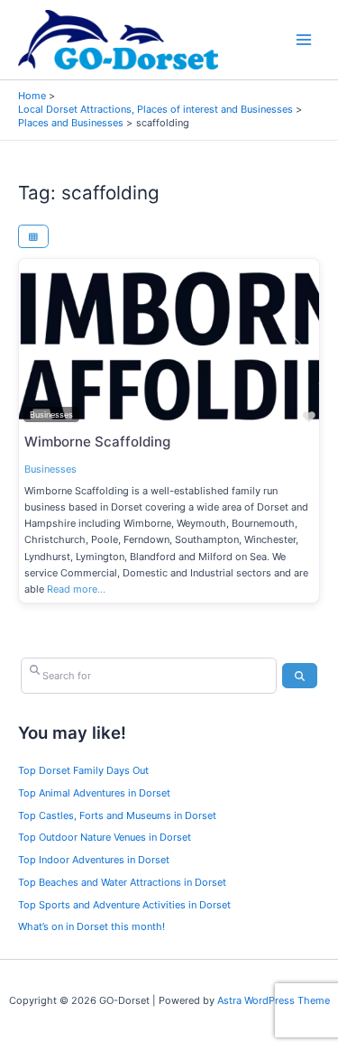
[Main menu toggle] (304, 40)
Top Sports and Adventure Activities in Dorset (124, 904)
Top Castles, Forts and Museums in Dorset (117, 815)
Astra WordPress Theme (273, 1000)
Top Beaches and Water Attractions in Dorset (122, 882)
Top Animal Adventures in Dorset (94, 793)
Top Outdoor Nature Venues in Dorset (104, 837)
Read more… (76, 589)
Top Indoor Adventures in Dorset (93, 859)
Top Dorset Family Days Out (83, 770)
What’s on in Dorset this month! (91, 926)
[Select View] (33, 236)
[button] (41, 343)
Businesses (50, 469)
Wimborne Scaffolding (97, 441)
